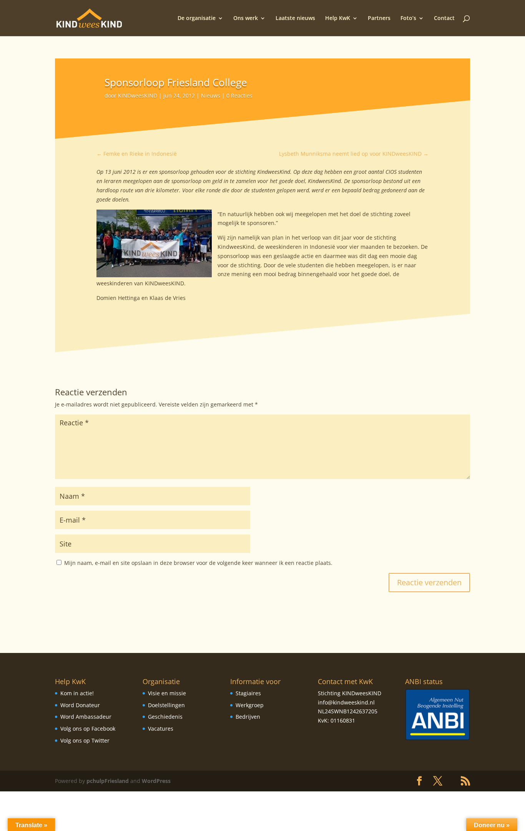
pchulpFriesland (107, 780)
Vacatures (160, 728)
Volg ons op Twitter (85, 740)
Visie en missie (167, 693)
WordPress (156, 780)
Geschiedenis (165, 716)
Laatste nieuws (295, 18)
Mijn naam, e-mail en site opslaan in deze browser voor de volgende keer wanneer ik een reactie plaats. (198, 562)
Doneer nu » (492, 825)
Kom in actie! (77, 693)
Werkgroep (250, 705)
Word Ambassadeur (85, 716)
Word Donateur (80, 705)
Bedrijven (248, 716)
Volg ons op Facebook (87, 728)
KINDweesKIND (137, 95)
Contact (444, 18)
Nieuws (210, 95)
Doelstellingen (166, 705)
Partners (379, 18)
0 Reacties (239, 95)
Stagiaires (248, 693)
